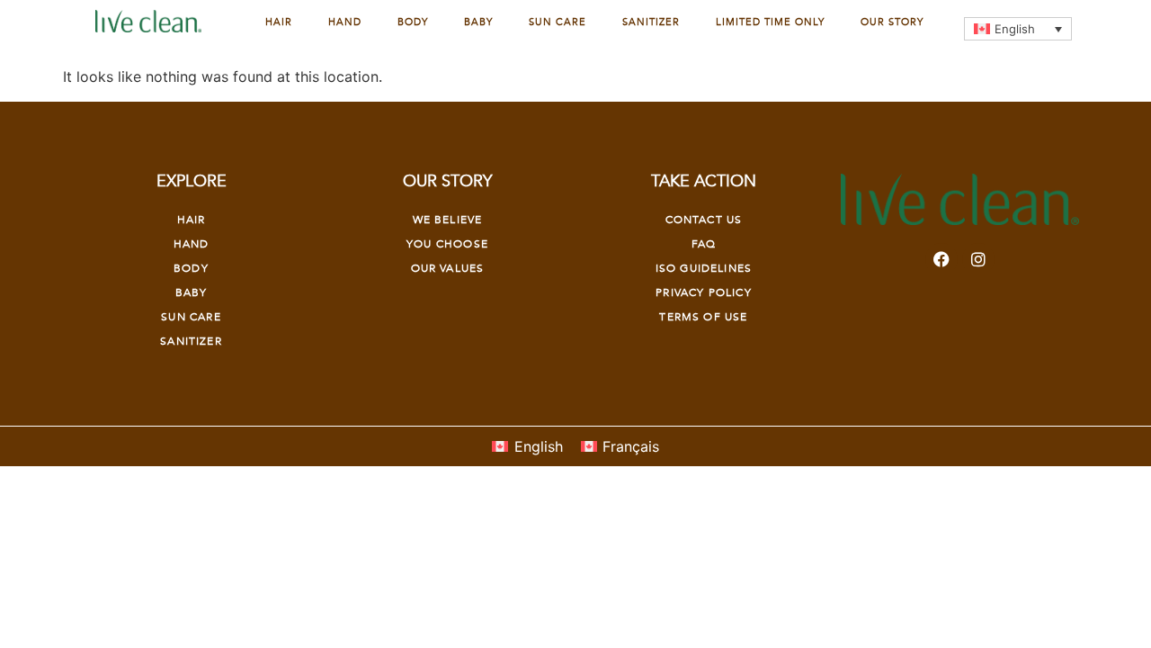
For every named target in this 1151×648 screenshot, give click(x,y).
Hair (278, 22)
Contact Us (704, 219)
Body (412, 22)
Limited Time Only (770, 22)
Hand (344, 22)
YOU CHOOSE (447, 244)
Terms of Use (703, 317)
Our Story (892, 22)
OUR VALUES (448, 268)
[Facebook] (941, 259)
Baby (478, 22)
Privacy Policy (703, 292)
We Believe (448, 219)
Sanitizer (651, 22)
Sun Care (557, 22)
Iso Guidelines (704, 268)
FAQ (704, 244)
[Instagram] (978, 259)
